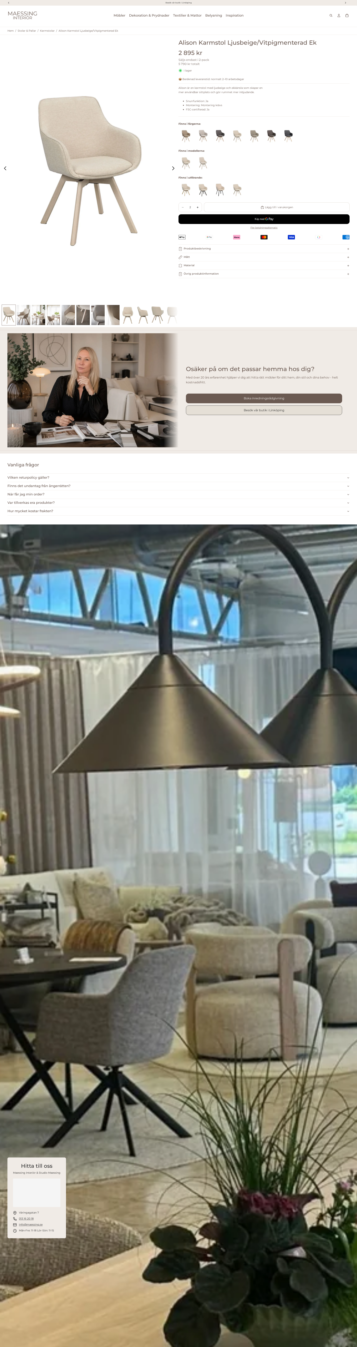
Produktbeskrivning (197, 248)
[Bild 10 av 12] (142, 315)
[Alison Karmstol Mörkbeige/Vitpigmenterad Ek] (254, 136)
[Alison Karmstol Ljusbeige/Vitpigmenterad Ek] (237, 136)
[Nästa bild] (174, 169)
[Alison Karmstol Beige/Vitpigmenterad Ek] (203, 136)
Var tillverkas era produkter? (31, 503)
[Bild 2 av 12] (23, 315)
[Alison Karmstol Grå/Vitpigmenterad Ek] (220, 136)
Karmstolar (47, 30)
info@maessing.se (31, 1224)
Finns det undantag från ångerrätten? (38, 486)
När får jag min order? (25, 494)
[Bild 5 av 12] (68, 315)
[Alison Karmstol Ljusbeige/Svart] (220, 189)
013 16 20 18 (26, 1218)
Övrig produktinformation (201, 274)
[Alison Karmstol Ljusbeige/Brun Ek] (203, 189)
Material (189, 265)
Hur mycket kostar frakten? (30, 511)
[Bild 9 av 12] (127, 315)
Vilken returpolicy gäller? (28, 477)
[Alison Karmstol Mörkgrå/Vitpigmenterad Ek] (271, 136)
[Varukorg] (347, 15)
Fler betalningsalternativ (264, 228)
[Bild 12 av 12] (172, 315)
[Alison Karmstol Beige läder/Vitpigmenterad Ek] (185, 136)
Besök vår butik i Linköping (264, 410)
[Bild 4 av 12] (53, 315)
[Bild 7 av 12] (98, 315)
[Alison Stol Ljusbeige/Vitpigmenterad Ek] (203, 163)
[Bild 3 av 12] (38, 315)
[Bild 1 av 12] (8, 315)
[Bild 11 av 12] (157, 315)
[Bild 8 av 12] (113, 315)
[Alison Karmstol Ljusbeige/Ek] (185, 189)
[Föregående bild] (4, 169)
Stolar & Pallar (27, 30)
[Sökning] (331, 15)
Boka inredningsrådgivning (264, 398)
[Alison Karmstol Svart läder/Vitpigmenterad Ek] (288, 136)
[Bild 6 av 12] (83, 315)
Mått (187, 257)
